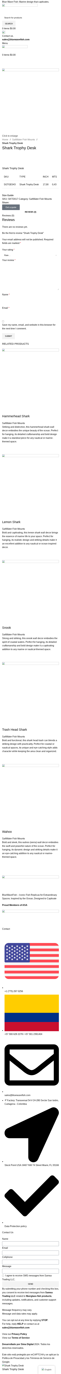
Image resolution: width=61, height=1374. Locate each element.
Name (5, 1239)
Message (6, 1266)
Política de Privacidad (13, 1358)
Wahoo (7, 831)
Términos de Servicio (41, 1358)
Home (5, 139)
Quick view (5, 450)
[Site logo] (20, 9)
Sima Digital (27, 1344)
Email (5, 1248)
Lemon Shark (11, 522)
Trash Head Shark (14, 729)
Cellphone (7, 1257)
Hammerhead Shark (16, 416)
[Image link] (30, 918)
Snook (6, 627)
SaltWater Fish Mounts (23, 139)
